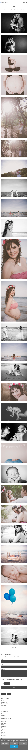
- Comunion (3, 726)
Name (2, 659)
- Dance (2, 731)
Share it (13, 647)
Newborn (14, 9)
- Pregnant (3, 721)
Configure (14, 743)
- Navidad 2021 (4, 707)
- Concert (3, 732)
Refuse (23, 743)
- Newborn (3, 723)
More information (5, 743)
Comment (3, 669)
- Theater (3, 729)
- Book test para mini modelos (8, 701)
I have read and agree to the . (12, 679)
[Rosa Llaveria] (4, 2)
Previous (3, 694)
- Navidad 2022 (4, 704)
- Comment (19, 9)
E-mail (2, 664)
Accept (14, 746)
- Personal (3, 735)
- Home (2, 713)
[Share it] (23, 10)
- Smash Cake (4, 737)
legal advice (19, 679)
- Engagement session (6, 718)
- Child (2, 724)
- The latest (3, 717)
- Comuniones (4, 702)
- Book (2, 734)
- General (3, 715)
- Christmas (3, 705)
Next (8, 694)
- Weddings (3, 720)
